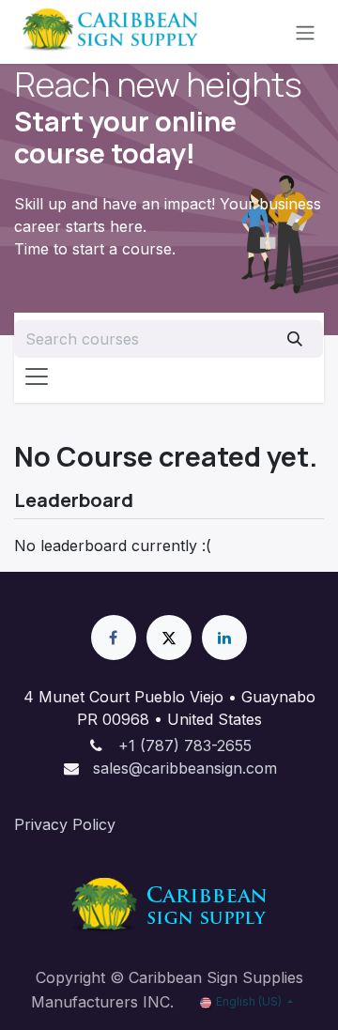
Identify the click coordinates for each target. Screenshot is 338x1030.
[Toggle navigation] (305, 32)
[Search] (294, 339)
